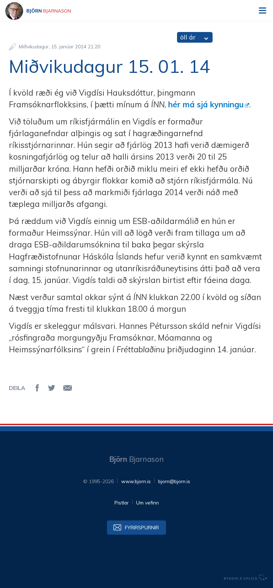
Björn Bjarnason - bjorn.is (44, 11)
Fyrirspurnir (142, 527)
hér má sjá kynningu (205, 104)
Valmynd (262, 11)
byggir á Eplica (246, 577)
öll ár (188, 37)
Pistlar (121, 502)
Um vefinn (147, 502)
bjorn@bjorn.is (174, 481)
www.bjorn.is (136, 481)
